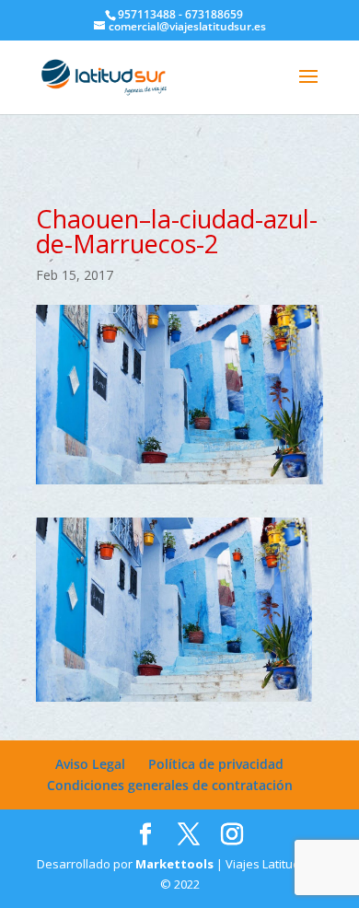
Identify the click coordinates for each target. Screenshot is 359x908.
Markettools (175, 864)
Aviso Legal (90, 764)
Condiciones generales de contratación (170, 785)
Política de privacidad (216, 764)
